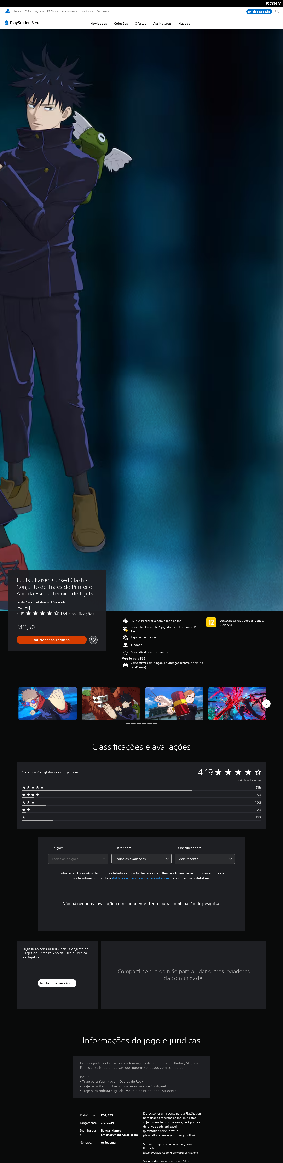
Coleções (121, 23)
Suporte (102, 11)
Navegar (185, 23)
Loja (16, 11)
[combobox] (78, 859)
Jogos (37, 11)
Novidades (98, 23)
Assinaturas (162, 23)
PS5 (26, 11)
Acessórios (68, 11)
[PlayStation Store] (23, 22)
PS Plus (51, 11)
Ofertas (140, 23)
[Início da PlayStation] (7, 11)
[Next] (266, 703)
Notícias (86, 11)
